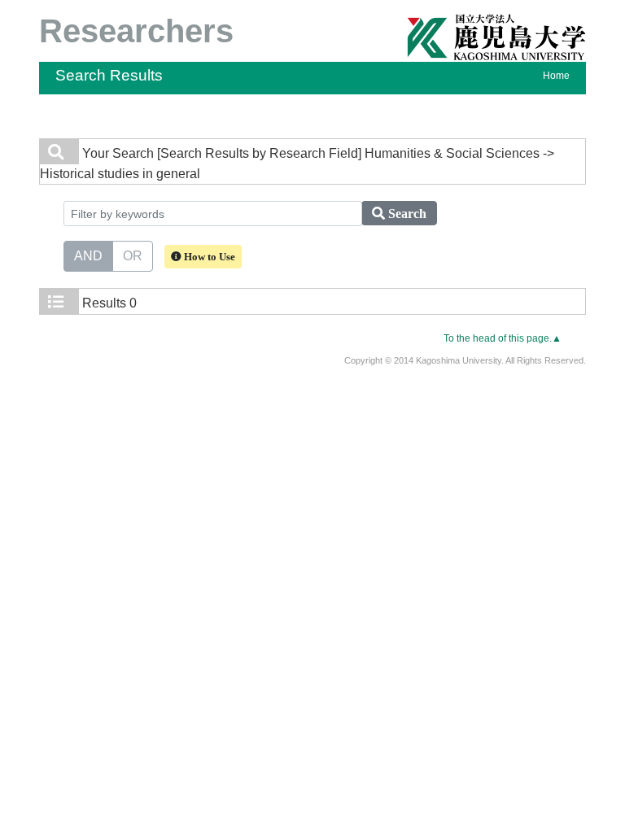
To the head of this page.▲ (503, 338)
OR (132, 256)
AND (88, 256)
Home (556, 75)
